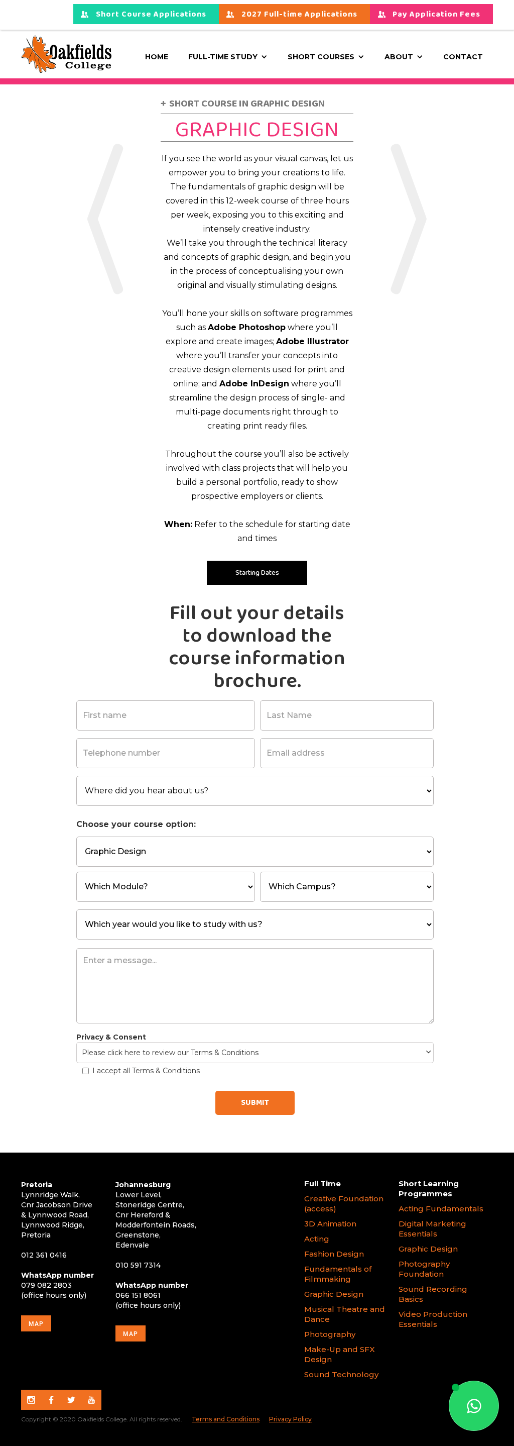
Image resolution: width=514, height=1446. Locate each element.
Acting (316, 1239)
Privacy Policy (290, 1419)
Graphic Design (333, 1294)
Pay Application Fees (436, 14)
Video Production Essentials (433, 1319)
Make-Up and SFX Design (339, 1354)
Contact (463, 56)
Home (156, 56)
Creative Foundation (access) (343, 1203)
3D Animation (330, 1223)
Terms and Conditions (226, 1419)
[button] (228, 57)
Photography (329, 1334)
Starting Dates (257, 572)
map (36, 1323)
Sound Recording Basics (433, 1294)
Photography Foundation (424, 1269)
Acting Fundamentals (441, 1208)
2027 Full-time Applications (299, 14)
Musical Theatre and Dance (344, 1314)
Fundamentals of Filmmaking (337, 1274)
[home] (66, 54)
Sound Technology (342, 1374)
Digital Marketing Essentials (432, 1228)
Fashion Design (334, 1254)
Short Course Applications (151, 14)
